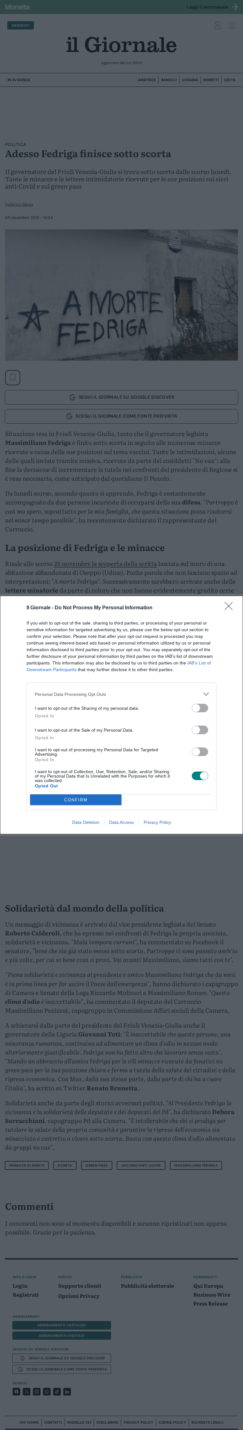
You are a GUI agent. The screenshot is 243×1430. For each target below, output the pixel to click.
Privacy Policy (157, 822)
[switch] (200, 708)
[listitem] (121, 694)
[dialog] (121, 715)
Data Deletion (85, 822)
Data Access (121, 822)
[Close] (231, 608)
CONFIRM (76, 800)
